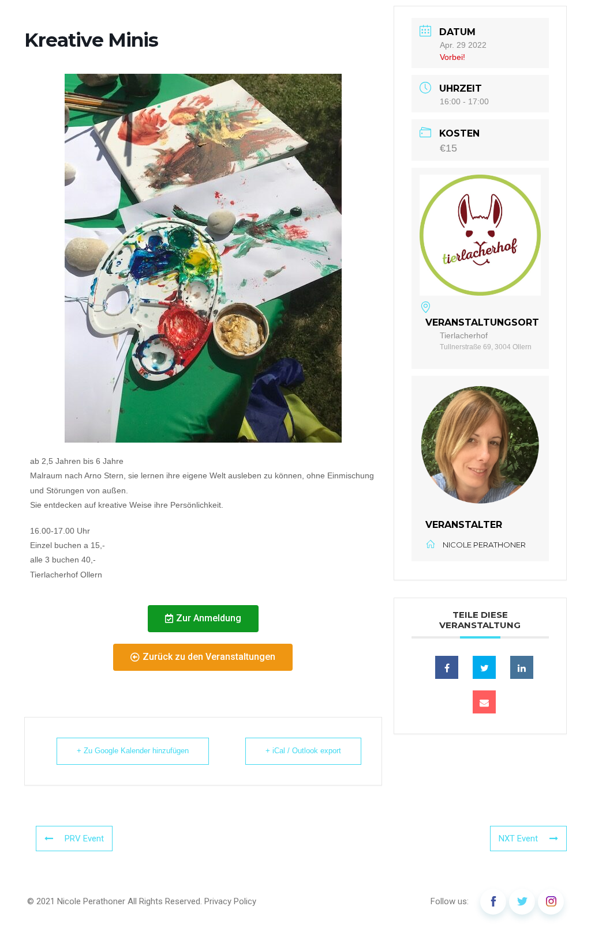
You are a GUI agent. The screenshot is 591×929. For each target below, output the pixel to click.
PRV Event (84, 838)
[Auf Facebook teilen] (446, 667)
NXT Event (518, 838)
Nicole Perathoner (91, 901)
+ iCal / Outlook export (303, 750)
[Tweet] (484, 667)
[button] (203, 618)
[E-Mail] (484, 701)
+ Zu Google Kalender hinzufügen (133, 750)
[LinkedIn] (521, 667)
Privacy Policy (230, 901)
